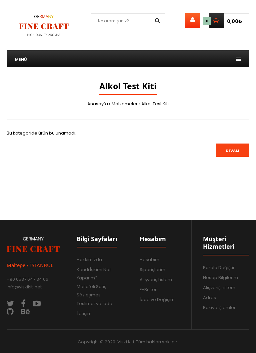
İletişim (84, 313)
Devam (232, 150)
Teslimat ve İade (94, 303)
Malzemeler (125, 104)
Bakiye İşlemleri (220, 307)
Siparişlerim (152, 269)
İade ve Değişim (157, 299)
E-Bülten (149, 289)
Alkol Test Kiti (155, 104)
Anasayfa (97, 104)
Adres (209, 297)
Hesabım (149, 259)
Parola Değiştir (219, 267)
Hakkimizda (89, 259)
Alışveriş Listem (156, 279)
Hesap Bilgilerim (220, 277)
